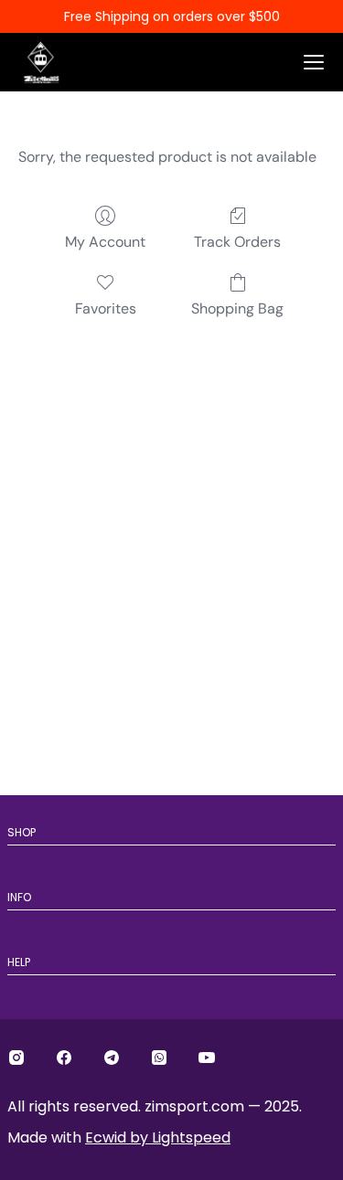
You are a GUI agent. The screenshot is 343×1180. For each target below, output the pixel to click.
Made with (118, 1137)
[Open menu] (313, 62)
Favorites (105, 308)
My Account (105, 241)
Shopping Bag (237, 308)
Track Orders (237, 241)
